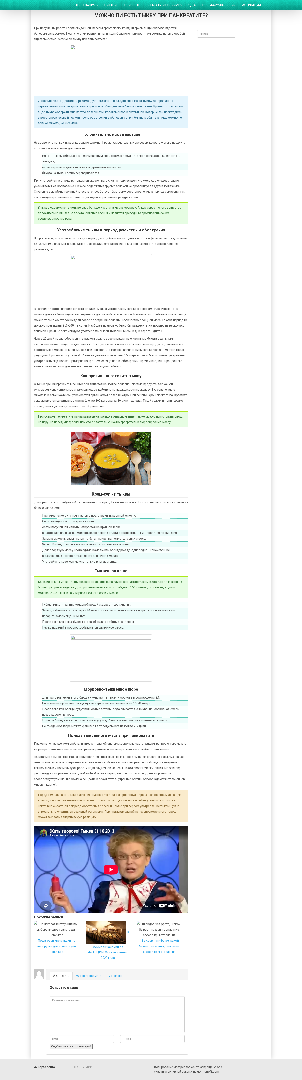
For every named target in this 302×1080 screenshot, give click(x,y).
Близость (132, 5)
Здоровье (196, 5)
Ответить (62, 976)
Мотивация (251, 5)
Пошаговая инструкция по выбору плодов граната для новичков (56, 946)
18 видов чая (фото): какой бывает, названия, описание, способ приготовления (159, 946)
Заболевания (85, 5)
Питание (111, 5)
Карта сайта (46, 1067)
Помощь (116, 976)
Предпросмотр (90, 976)
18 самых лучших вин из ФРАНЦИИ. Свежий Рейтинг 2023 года (109, 945)
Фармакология (222, 5)
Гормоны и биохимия (164, 5)
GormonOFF (49, 5)
